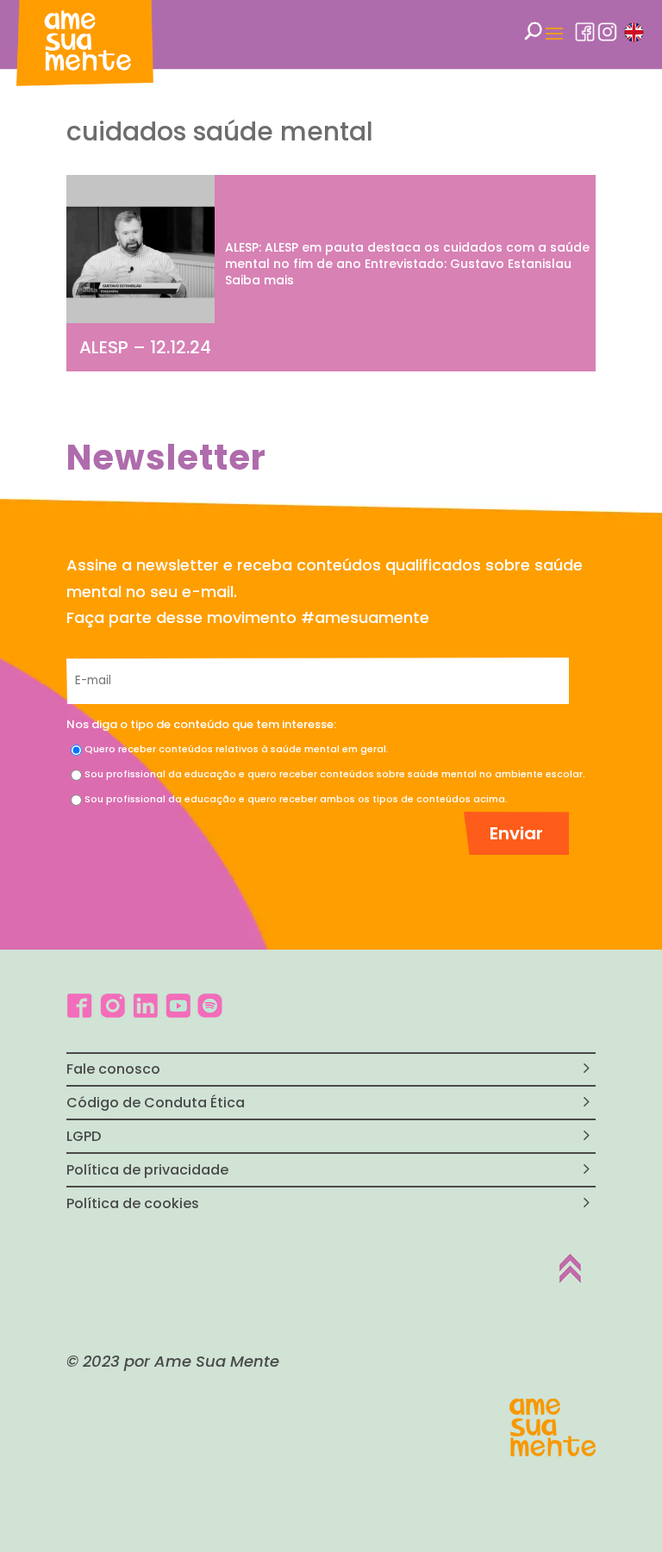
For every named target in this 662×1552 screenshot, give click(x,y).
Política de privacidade (147, 1170)
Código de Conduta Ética (155, 1103)
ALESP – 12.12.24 (145, 347)
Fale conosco (113, 1069)
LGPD (83, 1136)
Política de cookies (132, 1203)
